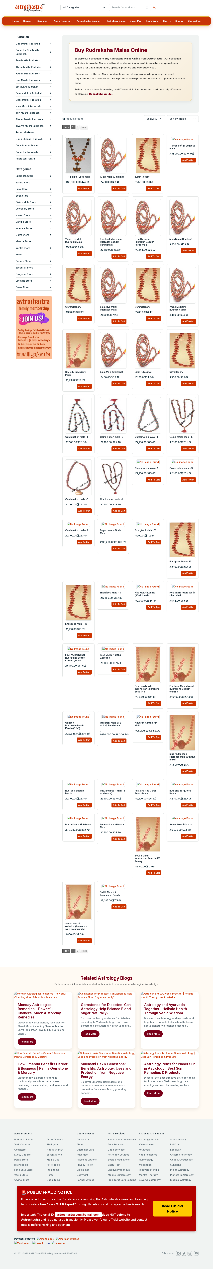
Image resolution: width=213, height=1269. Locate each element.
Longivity (175, 1149)
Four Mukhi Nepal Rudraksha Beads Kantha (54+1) (75, 657)
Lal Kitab (175, 1144)
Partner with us (85, 1179)
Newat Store (23, 215)
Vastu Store (21, 1174)
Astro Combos (55, 1139)
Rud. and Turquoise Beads (180, 792)
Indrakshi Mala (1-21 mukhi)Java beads (111, 724)
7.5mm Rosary (142, 306)
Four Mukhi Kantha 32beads (110, 656)
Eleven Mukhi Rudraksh (29, 119)
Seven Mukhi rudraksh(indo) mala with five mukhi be (76, 926)
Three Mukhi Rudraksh (29, 67)
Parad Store (21, 1159)
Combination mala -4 (146, 436)
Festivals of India (149, 1169)
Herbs (50, 1174)
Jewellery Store (25, 208)
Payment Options (87, 1159)
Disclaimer (83, 1169)
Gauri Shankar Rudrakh (29, 139)
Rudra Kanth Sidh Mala (78, 824)
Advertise (82, 1154)
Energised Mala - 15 (180, 561)
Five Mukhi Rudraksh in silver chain (182, 594)
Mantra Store (23, 241)
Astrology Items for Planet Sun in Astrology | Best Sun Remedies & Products (169, 1068)
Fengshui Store (24, 274)
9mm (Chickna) (143, 371)
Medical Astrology (180, 1179)
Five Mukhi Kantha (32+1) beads (145, 594)
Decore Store (23, 261)
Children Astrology (181, 1154)
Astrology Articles (149, 1139)
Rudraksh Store (24, 175)
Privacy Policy (85, 1164)
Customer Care (85, 1149)
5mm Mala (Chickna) (180, 239)
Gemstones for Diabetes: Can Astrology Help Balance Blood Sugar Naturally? (106, 1009)
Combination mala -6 (77, 499)
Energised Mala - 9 (110, 592)
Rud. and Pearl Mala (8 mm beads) (112, 792)
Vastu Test (114, 1164)
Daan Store (22, 287)
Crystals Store (24, 280)
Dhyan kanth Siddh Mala (110, 531)
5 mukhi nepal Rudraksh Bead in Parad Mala (144, 242)
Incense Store (24, 228)
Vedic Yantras (22, 1144)
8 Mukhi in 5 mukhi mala (75, 373)
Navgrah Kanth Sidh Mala (146, 724)
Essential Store (24, 267)
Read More (27, 1041)
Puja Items (53, 1169)
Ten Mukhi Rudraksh (28, 112)
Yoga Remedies (148, 1154)
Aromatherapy (178, 1139)
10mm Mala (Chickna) (112, 176)
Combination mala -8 (146, 468)
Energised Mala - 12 (146, 530)
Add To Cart (84, 188)
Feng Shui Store (23, 1169)
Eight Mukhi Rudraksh (28, 99)
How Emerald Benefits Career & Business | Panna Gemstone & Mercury (43, 1068)
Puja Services (116, 1144)
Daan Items (53, 1179)
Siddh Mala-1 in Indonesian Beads (110, 894)
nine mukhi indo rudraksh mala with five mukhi (182, 756)
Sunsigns (175, 1164)
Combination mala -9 (181, 468)
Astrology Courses (118, 1154)
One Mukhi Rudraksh (28, 43)
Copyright (82, 1174)
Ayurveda (144, 1149)
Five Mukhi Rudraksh (28, 80)
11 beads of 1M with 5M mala (182, 147)
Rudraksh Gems (25, 132)
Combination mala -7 (111, 499)
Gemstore (20, 1149)
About (80, 1144)
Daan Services (116, 1149)
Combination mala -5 (181, 436)
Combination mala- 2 (76, 530)
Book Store (22, 195)
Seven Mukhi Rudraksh (29, 93)
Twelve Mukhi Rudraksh (30, 125)
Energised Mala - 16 (76, 623)
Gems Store (22, 234)
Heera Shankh (55, 1149)
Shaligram (52, 1144)
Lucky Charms (22, 1154)
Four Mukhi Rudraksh (28, 73)
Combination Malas (27, 145)
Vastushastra (146, 1144)
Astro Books (54, 1164)
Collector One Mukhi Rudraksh (27, 52)
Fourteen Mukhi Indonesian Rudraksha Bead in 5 (147, 689)
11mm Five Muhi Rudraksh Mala (73, 240)
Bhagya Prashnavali (119, 1169)
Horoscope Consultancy (122, 1139)
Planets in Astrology (182, 1174)
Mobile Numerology (119, 1174)
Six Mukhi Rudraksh (27, 86)
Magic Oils (53, 1159)
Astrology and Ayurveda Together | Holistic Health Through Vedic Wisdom (165, 1009)
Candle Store (23, 221)
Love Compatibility (150, 1179)
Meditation (145, 1164)
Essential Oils (55, 1154)
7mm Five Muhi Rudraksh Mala (177, 308)
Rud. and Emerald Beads (74, 792)
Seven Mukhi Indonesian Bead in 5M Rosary (147, 858)
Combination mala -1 (76, 436)
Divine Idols (21, 1164)
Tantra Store (23, 182)
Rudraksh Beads (23, 1139)
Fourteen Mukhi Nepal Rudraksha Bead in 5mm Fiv (181, 689)
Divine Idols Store (26, 202)
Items (19, 254)
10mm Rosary (142, 176)
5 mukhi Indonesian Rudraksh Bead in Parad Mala (110, 242)
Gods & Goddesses (181, 1159)
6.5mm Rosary (73, 306)
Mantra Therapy (148, 1174)
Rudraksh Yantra (25, 158)
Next (84, 127)
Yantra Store (23, 248)
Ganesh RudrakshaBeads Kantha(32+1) (74, 725)
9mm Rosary (176, 371)
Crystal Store (21, 1179)
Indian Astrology (179, 1169)
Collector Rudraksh (27, 152)
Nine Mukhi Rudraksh (28, 106)
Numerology (146, 1159)
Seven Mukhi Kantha (180, 824)
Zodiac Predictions (119, 1159)
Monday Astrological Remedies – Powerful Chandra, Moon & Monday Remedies (39, 1011)
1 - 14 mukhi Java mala (77, 176)
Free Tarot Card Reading (122, 1179)
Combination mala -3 (111, 436)
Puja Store (22, 189)
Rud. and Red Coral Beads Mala (145, 792)
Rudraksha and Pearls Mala (112, 826)
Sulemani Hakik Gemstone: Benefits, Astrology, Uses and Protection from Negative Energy (106, 1070)
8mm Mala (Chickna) (111, 371)
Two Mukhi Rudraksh (28, 60)
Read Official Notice (172, 1208)
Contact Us (83, 1139)
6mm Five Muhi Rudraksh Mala (108, 308)
